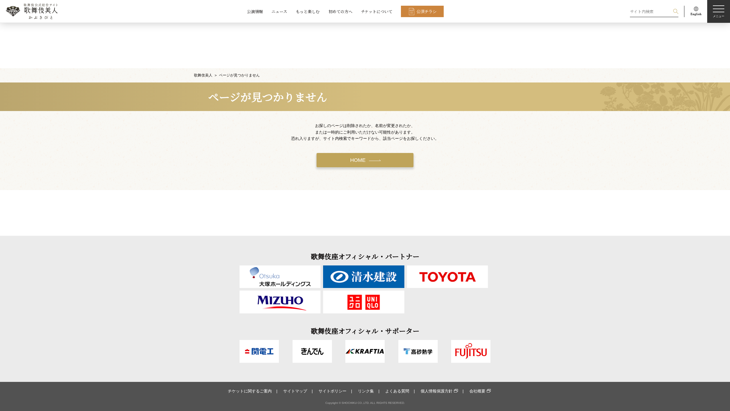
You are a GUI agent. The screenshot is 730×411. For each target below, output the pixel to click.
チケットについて (376, 11)
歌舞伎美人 (203, 75)
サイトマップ (295, 391)
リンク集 (366, 391)
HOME (358, 160)
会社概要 (477, 391)
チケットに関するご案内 (250, 391)
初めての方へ (340, 11)
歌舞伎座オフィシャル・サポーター (365, 331)
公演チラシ (427, 11)
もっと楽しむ (308, 11)
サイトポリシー (332, 391)
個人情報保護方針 (437, 391)
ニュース (279, 11)
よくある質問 (397, 391)
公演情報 (255, 11)
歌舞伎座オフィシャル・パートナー (365, 256)
